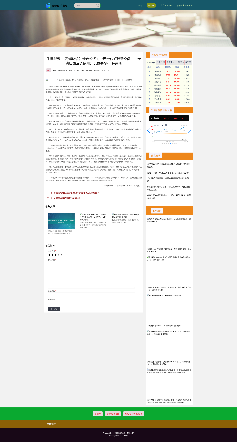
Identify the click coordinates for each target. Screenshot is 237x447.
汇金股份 (157, 99)
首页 (140, 5)
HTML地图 (130, 433)
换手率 (188, 62)
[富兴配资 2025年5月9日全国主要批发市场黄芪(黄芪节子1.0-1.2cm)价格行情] (169, 271)
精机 (48, 70)
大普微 (157, 95)
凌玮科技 (157, 102)
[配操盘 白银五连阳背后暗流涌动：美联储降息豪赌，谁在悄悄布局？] (169, 232)
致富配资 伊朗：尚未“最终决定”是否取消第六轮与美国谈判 (76, 193)
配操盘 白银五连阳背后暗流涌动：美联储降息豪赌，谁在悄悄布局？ (169, 250)
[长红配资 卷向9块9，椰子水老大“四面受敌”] (169, 309)
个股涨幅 (151, 62)
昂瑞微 (157, 78)
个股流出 (180, 62)
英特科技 (157, 81)
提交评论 (53, 309)
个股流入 (170, 62)
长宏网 (151, 5)
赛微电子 (157, 75)
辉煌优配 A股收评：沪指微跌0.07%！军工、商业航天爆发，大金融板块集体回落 (169, 362)
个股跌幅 (161, 62)
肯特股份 (157, 88)
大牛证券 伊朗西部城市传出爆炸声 (67, 198)
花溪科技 (157, 71)
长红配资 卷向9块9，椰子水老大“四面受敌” (164, 325)
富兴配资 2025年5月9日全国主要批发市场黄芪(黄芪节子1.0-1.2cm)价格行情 (169, 288)
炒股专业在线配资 (185, 5)
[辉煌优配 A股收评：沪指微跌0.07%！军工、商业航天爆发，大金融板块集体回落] (169, 345)
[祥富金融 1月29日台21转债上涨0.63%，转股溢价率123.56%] (61, 221)
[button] (148, 130)
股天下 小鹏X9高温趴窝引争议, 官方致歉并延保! (168, 172)
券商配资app (166, 5)
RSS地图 (121, 433)
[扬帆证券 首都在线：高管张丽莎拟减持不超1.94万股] (125, 215)
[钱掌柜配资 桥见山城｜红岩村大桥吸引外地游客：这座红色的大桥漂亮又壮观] (93, 217)
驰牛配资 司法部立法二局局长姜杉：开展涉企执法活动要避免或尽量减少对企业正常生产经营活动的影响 (169, 401)
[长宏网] (56, 5)
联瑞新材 (157, 92)
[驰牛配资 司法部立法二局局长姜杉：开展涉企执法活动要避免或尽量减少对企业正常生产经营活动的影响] (169, 383)
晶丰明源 (157, 85)
